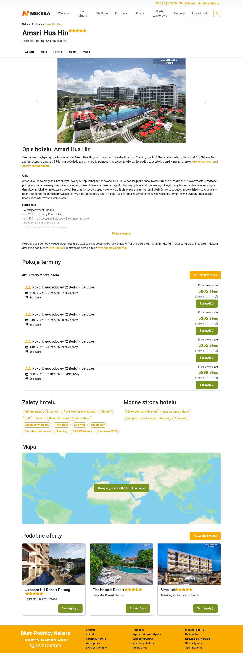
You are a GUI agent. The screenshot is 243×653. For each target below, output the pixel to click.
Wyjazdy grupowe (143, 638)
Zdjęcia (30, 51)
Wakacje (63, 13)
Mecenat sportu (194, 629)
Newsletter (191, 634)
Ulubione (189, 3)
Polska (140, 13)
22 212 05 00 (168, 3)
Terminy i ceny (207, 275)
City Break (102, 13)
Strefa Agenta (193, 643)
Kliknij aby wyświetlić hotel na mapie (121, 488)
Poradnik (138, 629)
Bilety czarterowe (160, 13)
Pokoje (57, 51)
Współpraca (93, 643)
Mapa (86, 51)
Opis (44, 51)
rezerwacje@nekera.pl (112, 248)
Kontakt (91, 634)
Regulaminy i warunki (197, 638)
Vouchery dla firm (143, 643)
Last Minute (82, 13)
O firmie (90, 629)
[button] (121, 233)
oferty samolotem (204, 161)
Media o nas (140, 647)
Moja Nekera (210, 3)
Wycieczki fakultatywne (147, 634)
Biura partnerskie (96, 647)
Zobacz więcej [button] (207, 535)
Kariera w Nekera (96, 638)
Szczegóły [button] (69, 608)
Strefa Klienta (193, 647)
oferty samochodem (36, 166)
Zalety (72, 51)
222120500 (56, 248)
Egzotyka (121, 13)
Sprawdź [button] (205, 303)
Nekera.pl (27, 24)
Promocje (179, 13)
